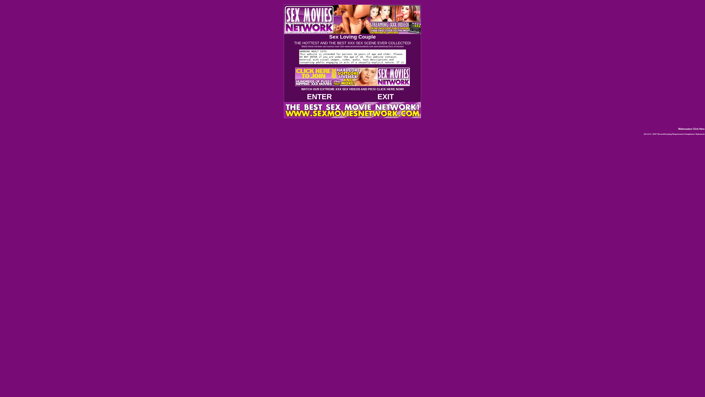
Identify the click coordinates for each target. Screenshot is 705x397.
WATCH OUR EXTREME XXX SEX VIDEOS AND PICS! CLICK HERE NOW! (352, 89)
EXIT (385, 97)
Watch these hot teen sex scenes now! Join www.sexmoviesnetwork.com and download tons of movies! (352, 46)
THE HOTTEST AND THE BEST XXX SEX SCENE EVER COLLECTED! (352, 43)
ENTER (319, 97)
